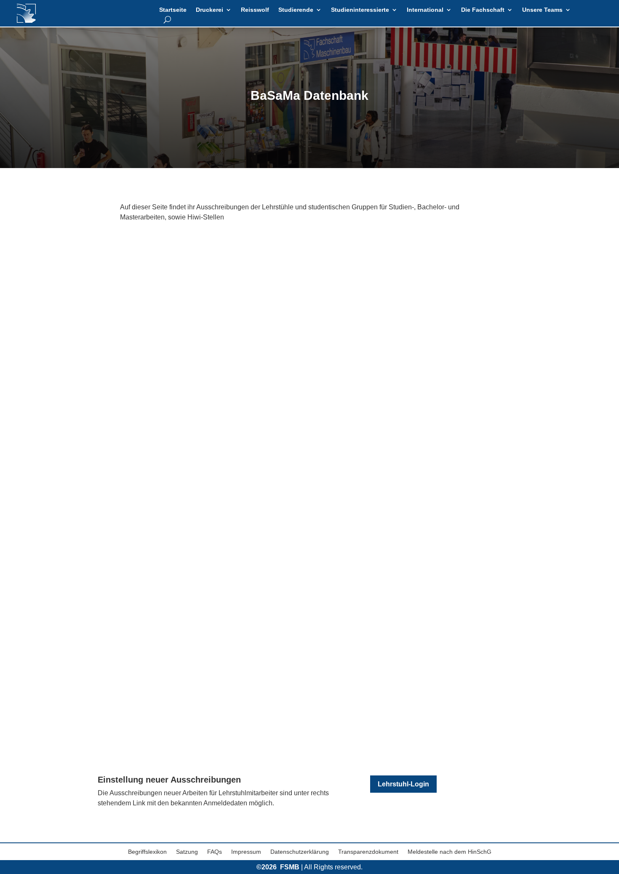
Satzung (187, 852)
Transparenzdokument (368, 852)
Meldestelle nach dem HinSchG (449, 852)
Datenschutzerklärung (299, 852)
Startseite (173, 10)
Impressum (246, 852)
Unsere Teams (542, 10)
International (425, 10)
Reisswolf (255, 10)
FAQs (214, 852)
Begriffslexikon (147, 852)
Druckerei (209, 10)
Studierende (295, 10)
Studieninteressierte (360, 10)
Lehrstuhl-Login (403, 784)
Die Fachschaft (482, 10)
